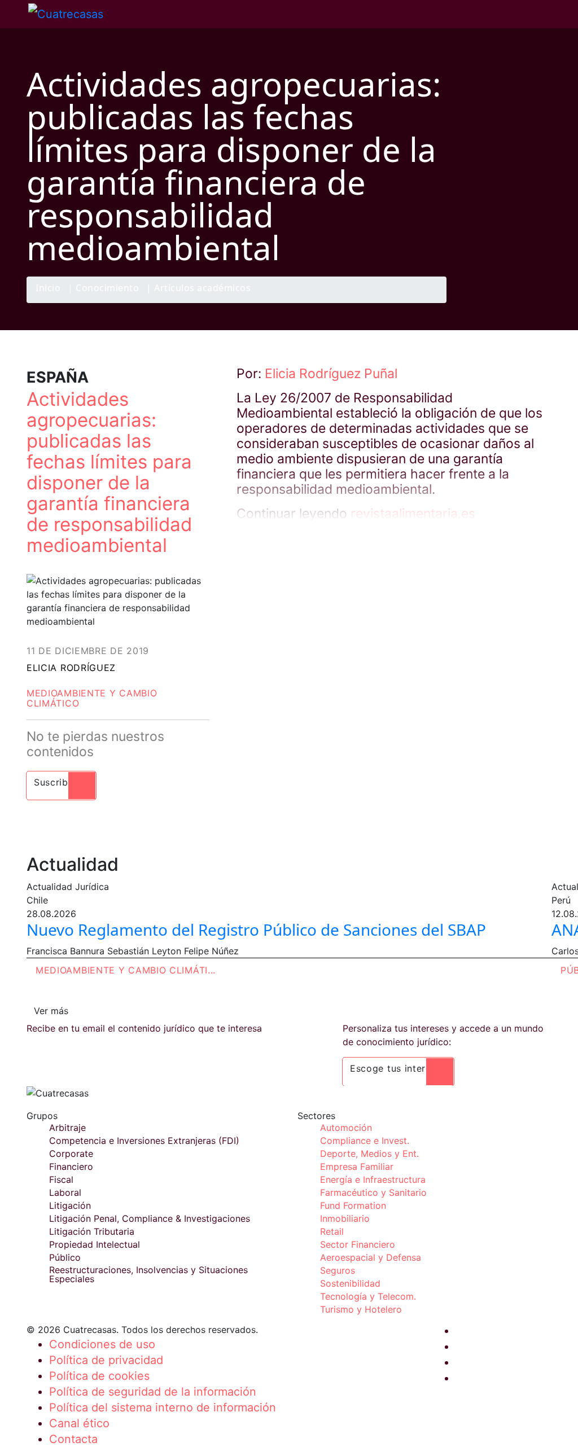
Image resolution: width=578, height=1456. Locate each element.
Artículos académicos (202, 288)
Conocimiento (107, 288)
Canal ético (79, 1423)
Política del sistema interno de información (162, 1407)
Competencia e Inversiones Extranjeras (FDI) (144, 1140)
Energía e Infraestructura (373, 1179)
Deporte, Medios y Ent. (369, 1153)
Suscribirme (61, 782)
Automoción (346, 1127)
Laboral (65, 1192)
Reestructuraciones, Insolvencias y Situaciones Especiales (148, 1274)
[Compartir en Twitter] (495, 302)
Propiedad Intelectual (94, 1244)
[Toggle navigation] (14, 14)
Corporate (71, 1153)
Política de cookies (99, 1376)
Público (65, 1257)
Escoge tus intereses (398, 1068)
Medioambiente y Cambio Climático (92, 698)
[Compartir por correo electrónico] (539, 302)
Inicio (48, 288)
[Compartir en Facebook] (473, 302)
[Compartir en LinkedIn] (517, 302)
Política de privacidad (106, 1360)
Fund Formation (353, 1205)
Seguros (337, 1270)
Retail (332, 1231)
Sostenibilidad (350, 1283)
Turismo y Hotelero (361, 1309)
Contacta (73, 1439)
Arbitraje (67, 1127)
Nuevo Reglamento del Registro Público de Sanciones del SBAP (256, 929)
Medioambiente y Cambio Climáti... (126, 970)
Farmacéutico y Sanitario (373, 1192)
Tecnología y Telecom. (368, 1296)
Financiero (71, 1166)
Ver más (51, 1010)
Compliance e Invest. (364, 1140)
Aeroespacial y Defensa (370, 1257)
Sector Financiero (357, 1244)
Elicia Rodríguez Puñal (331, 373)
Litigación (70, 1205)
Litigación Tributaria (91, 1231)
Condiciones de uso (102, 1344)
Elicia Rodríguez (71, 667)
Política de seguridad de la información (152, 1391)
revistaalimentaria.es (413, 513)
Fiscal (61, 1179)
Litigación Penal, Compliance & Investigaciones (149, 1218)
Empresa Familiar (356, 1166)
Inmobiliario (345, 1218)
